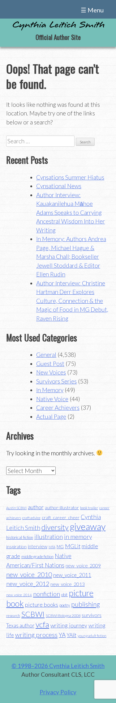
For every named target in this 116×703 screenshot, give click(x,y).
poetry (64, 605)
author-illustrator (62, 507)
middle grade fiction (37, 556)
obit (64, 594)
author (36, 507)
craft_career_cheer (60, 517)
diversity (55, 527)
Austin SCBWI (16, 508)
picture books (41, 604)
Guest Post (50, 363)
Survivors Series (56, 381)
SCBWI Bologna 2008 (63, 615)
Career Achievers (57, 407)
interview (37, 546)
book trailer (89, 508)
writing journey (68, 625)
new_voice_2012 (27, 583)
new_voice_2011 (72, 575)
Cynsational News (58, 185)
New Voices (51, 372)
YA (62, 634)
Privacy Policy (58, 692)
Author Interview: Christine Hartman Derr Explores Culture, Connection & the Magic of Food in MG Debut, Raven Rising (72, 301)
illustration (48, 536)
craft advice (31, 517)
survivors (91, 615)
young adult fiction (92, 636)
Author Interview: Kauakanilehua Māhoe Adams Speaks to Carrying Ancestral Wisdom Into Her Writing (70, 212)
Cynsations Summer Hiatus (70, 177)
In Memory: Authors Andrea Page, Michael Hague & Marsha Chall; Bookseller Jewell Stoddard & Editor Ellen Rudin (71, 256)
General (46, 354)
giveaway (87, 526)
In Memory (49, 389)
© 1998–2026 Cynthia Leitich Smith (58, 665)
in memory (78, 536)
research (13, 615)
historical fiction (19, 537)
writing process (36, 634)
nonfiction (46, 593)
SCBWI (33, 614)
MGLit (72, 546)
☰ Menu (92, 10)
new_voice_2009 (83, 565)
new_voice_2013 (67, 584)
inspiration (16, 546)
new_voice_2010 (29, 574)
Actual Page (51, 416)
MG (60, 546)
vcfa (42, 624)
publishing (85, 604)
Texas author (20, 626)
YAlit (71, 635)
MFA (52, 547)
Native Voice (52, 398)
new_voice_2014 (19, 595)
